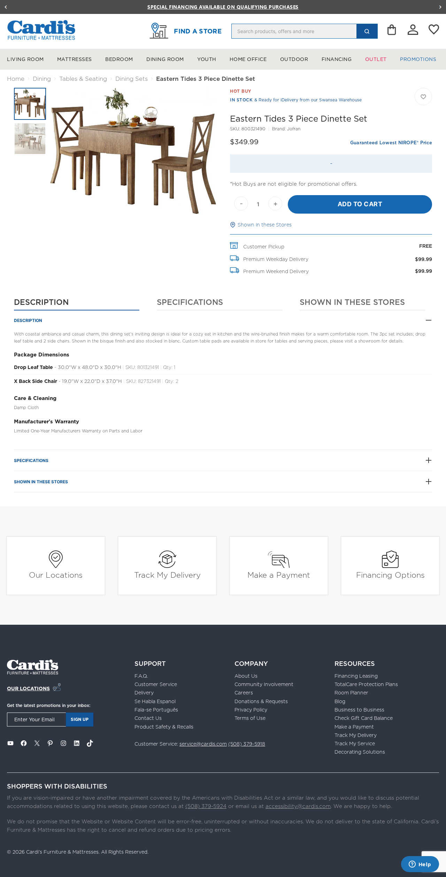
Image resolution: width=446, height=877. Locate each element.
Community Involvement (263, 684)
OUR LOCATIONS (28, 688)
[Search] (366, 31)
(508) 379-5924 (205, 806)
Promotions (418, 59)
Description (41, 302)
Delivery (144, 692)
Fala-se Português (156, 709)
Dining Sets (131, 79)
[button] (5, 7)
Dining (42, 79)
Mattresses (74, 59)
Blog (339, 701)
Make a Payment (278, 574)
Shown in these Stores (265, 224)
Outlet (376, 59)
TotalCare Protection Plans (366, 684)
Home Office (248, 59)
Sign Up (80, 719)
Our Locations (56, 574)
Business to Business (359, 709)
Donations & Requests (261, 701)
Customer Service (155, 684)
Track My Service (354, 743)
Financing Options (390, 574)
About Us (245, 675)
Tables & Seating (83, 79)
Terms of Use (250, 718)
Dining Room (165, 59)
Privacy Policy (250, 709)
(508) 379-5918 (246, 743)
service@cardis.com (203, 743)
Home (15, 79)
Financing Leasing (356, 675)
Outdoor (294, 59)
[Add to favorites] (423, 96)
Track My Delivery (167, 574)
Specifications (190, 302)
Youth (206, 59)
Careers (243, 692)
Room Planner (351, 692)
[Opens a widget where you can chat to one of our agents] (420, 865)
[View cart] (392, 31)
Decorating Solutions (359, 751)
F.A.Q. (141, 675)
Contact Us (148, 718)
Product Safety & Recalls (163, 726)
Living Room (25, 59)
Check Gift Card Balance (363, 718)
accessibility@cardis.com (298, 806)
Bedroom (119, 59)
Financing (337, 59)
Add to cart (360, 204)
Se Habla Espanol (155, 701)
